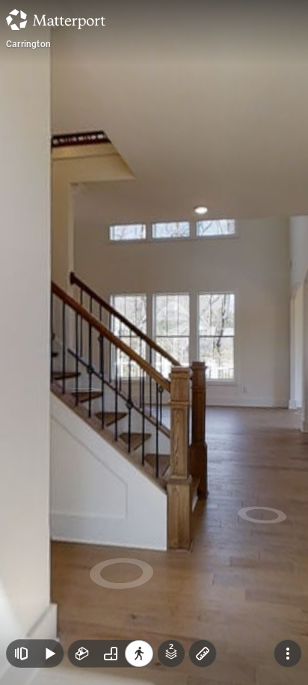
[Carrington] (154, 342)
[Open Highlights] (20, 653)
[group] (110, 653)
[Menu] (288, 653)
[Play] (49, 653)
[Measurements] (202, 653)
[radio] (82, 653)
